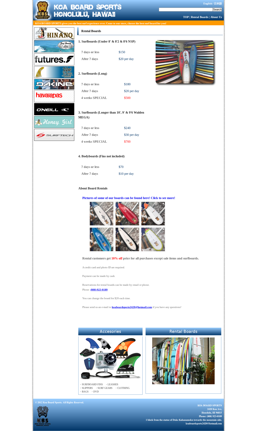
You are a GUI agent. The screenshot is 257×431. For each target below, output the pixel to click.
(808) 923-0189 (99, 289)
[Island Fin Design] (54, 77)
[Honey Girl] (54, 127)
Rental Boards (199, 17)
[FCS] (54, 64)
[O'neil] (54, 114)
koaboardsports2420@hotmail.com (132, 307)
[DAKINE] (54, 88)
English (207, 3)
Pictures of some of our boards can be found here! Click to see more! (128, 198)
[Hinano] (54, 38)
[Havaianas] (54, 101)
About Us (216, 17)
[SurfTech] (54, 139)
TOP (186, 17)
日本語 (218, 3)
